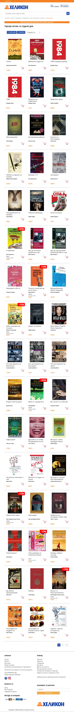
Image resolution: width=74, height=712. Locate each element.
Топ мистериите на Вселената (13, 365)
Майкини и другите (35, 61)
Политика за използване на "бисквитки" (18, 667)
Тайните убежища (35, 213)
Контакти (8, 663)
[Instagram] (9, 678)
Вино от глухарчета (36, 402)
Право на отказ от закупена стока (48, 673)
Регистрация (9, 689)
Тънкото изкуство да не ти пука (36, 289)
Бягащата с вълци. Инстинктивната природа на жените (58, 479)
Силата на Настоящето (55, 138)
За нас (7, 659)
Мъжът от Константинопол (57, 592)
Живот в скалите (34, 326)
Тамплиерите (11, 553)
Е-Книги (42, 18)
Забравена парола (11, 691)
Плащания (40, 663)
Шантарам (32, 515)
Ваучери (36, 18)
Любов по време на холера (14, 176)
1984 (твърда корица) (59, 61)
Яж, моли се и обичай (59, 402)
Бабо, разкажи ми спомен (13, 327)
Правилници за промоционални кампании (51, 677)
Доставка (40, 665)
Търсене (39, 659)
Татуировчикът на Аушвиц (13, 214)
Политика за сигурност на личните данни (18, 670)
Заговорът (55, 175)
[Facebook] (6, 678)
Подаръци (25, 18)
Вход (6, 687)
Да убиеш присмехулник (12, 592)
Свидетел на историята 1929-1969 (59, 516)
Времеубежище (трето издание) (57, 289)
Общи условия (9, 665)
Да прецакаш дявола (36, 137)
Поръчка (40, 661)
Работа (7, 661)
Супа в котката (56, 213)
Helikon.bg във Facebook (12, 674)
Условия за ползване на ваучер (47, 671)
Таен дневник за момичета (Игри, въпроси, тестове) (35, 555)
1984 (8, 99)
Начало (7, 18)
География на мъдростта (11, 630)
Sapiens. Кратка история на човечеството (57, 630)
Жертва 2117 (33, 175)
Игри (31, 18)
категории (12, 32)
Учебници (18, 18)
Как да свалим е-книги (44, 669)
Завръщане (10, 440)
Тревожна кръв (56, 99)
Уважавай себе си (13, 288)
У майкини (10, 251)
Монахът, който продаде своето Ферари (57, 441)
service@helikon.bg (11, 672)
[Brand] (16, 5)
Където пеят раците (14, 402)
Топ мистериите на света (58, 365)
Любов (31, 591)
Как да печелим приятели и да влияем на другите (35, 252)
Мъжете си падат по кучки (36, 478)
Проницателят (12, 137)
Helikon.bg (8, 1)
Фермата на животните (33, 100)
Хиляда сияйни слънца (56, 554)
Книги (12, 18)
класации (49, 18)
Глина (8, 61)
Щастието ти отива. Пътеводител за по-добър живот (36, 441)
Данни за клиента (43, 667)
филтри (21, 32)
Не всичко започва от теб (14, 478)
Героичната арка (12, 515)
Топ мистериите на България (35, 365)
